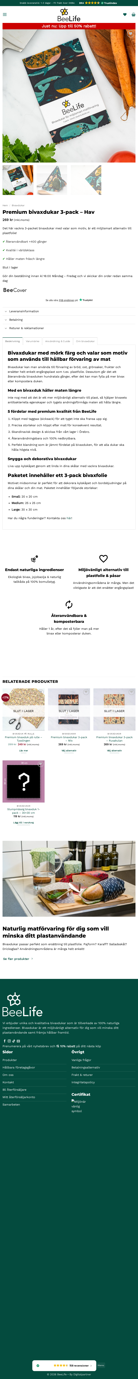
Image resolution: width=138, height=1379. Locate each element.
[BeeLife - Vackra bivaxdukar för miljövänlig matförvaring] (69, 14)
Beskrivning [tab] (12, 341)
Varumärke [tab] (32, 341)
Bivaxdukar (18, 205)
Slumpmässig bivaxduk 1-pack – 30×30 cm (23, 811)
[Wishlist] (125, 14)
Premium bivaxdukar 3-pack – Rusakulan (114, 739)
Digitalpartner (82, 1374)
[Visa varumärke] (15, 289)
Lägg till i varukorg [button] (23, 822)
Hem (5, 205)
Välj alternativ (69, 750)
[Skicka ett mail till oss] (18, 1041)
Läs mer (23, 750)
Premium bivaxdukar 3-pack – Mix (69, 739)
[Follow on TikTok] (13, 1041)
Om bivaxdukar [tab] (85, 341)
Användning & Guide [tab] (57, 341)
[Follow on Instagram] (9, 1041)
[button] (97, 3)
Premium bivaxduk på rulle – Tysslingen (23, 739)
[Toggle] (6, 311)
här (69, 518)
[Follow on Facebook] (4, 1041)
